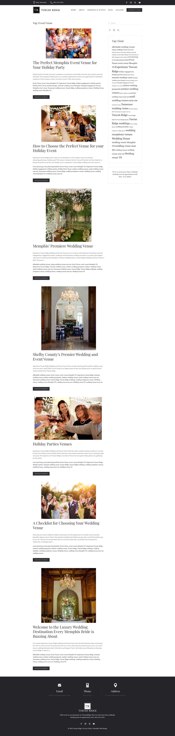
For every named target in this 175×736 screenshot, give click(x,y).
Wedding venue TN (78, 271)
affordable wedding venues (41, 264)
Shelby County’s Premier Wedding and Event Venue (65, 356)
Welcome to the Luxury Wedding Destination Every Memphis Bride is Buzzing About (63, 631)
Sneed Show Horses (116, 105)
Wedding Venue (98, 88)
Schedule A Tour (134, 9)
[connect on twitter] (135, 2)
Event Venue (37, 83)
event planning (38, 167)
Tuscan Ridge (70, 88)
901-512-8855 (125, 177)
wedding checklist (122, 127)
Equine (125, 57)
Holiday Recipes (52, 86)
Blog (110, 10)
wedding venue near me (64, 271)
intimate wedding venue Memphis (69, 86)
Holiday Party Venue (39, 86)
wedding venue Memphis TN (42, 90)
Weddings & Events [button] (96, 10)
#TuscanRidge (86, 715)
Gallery (120, 10)
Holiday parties (96, 83)
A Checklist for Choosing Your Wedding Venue (66, 525)
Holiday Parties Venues (52, 443)
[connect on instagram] (131, 2)
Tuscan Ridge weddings (88, 269)
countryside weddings (125, 52)
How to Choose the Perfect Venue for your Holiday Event (68, 148)
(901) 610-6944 (58, 2)
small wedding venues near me (43, 269)
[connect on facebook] (126, 2)
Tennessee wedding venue (56, 88)
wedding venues (38, 553)
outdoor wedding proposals (75, 267)
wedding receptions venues (84, 88)
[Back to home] (46, 10)
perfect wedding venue (125, 93)
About (82, 10)
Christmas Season (116, 52)
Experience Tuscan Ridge (67, 83)
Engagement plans (119, 57)
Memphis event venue (40, 88)
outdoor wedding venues (80, 169)
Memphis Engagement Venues (91, 86)
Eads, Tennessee (41, 2)
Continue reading (41, 97)
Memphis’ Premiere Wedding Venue (63, 245)
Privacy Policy (87, 728)
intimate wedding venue (58, 267)
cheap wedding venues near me (61, 264)
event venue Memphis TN (50, 83)
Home (73, 10)
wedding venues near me (54, 174)
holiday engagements (83, 83)
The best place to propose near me (122, 111)
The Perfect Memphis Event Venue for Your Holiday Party (65, 65)
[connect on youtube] (139, 2)
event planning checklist (51, 167)
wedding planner (121, 130)
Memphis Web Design (100, 728)
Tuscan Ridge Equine (123, 119)
